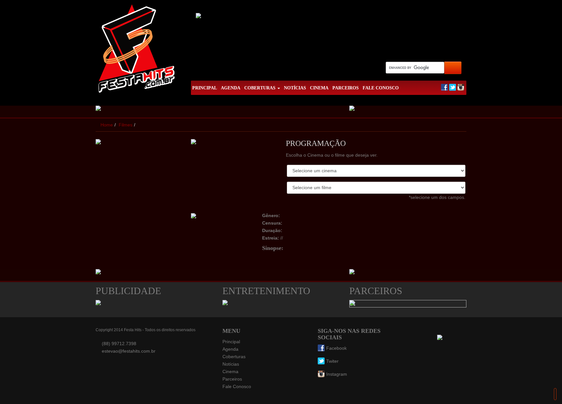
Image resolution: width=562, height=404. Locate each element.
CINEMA (319, 87)
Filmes (125, 124)
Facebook (336, 348)
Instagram (336, 374)
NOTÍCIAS (295, 87)
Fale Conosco (236, 386)
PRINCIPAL (204, 87)
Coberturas (234, 356)
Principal (231, 341)
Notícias (230, 364)
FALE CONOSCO (381, 87)
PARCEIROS (345, 87)
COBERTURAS (260, 87)
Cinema (230, 371)
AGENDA (230, 87)
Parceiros (232, 379)
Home (106, 124)
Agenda (230, 349)
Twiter (332, 361)
